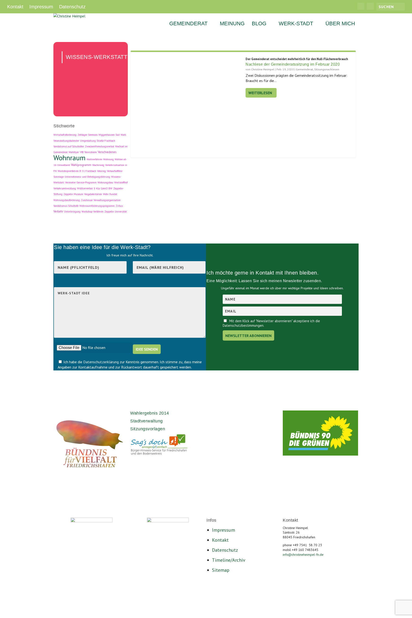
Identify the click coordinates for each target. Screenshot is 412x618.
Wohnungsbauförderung (66, 200)
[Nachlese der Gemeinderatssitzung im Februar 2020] (188, 106)
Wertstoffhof (121, 182)
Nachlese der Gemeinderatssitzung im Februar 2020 (293, 64)
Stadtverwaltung (146, 421)
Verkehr (58, 211)
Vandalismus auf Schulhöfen (68, 146)
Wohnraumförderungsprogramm (97, 206)
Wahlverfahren (94, 159)
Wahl (123, 134)
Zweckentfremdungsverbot (99, 146)
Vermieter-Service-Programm (81, 182)
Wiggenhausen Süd (109, 134)
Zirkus (119, 206)
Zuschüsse (87, 200)
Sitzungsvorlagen (147, 428)
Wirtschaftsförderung (65, 134)
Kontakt (15, 6)
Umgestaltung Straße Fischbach (97, 140)
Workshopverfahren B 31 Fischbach (77, 171)
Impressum (41, 6)
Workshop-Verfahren (92, 211)
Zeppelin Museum (73, 194)
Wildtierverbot (85, 188)
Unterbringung (72, 211)
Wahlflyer (74, 152)
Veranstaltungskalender (66, 140)
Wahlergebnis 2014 (149, 413)
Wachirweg (98, 165)
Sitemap (220, 570)
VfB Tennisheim (88, 152)
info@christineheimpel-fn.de (303, 554)
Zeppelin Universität (115, 211)
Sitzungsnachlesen (326, 69)
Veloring (101, 171)
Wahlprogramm (81, 165)
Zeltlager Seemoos (87, 134)
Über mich (340, 24)
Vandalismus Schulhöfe (65, 206)
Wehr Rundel (110, 194)
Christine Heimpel (262, 69)
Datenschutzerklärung (101, 361)
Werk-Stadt (296, 24)
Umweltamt (63, 165)
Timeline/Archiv (228, 560)
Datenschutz (72, 6)
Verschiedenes (107, 152)
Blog (259, 24)
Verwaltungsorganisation (107, 200)
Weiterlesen (260, 92)
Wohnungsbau (105, 182)
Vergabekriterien (93, 194)
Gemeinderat (188, 24)
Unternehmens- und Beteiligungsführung (87, 176)
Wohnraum (69, 157)
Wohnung (108, 159)
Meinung (232, 24)
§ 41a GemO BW (103, 188)
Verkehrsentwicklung (64, 188)
